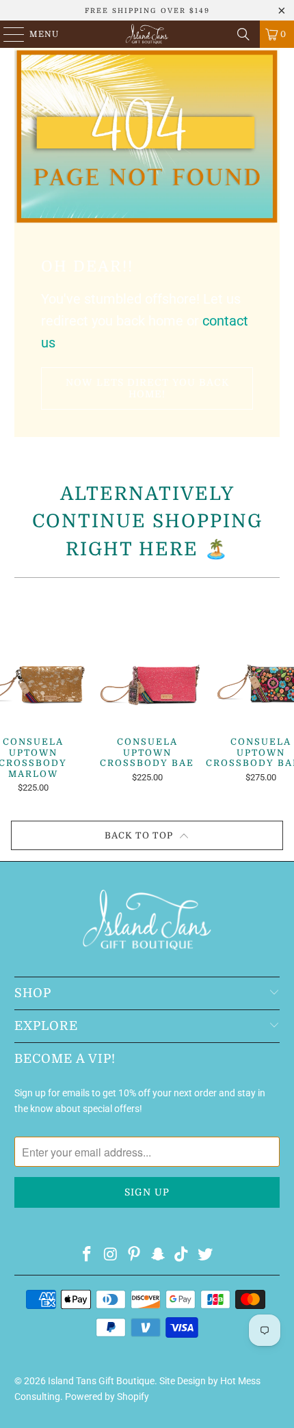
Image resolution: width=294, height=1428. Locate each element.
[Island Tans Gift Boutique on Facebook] (87, 1255)
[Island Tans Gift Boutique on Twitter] (206, 1255)
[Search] (243, 34)
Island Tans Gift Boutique (101, 1380)
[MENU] (7, 34)
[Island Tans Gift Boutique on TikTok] (182, 1255)
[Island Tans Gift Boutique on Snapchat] (158, 1255)
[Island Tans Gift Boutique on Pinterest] (134, 1255)
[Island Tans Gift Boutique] (147, 34)
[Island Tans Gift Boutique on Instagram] (111, 1255)
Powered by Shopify (107, 1396)
